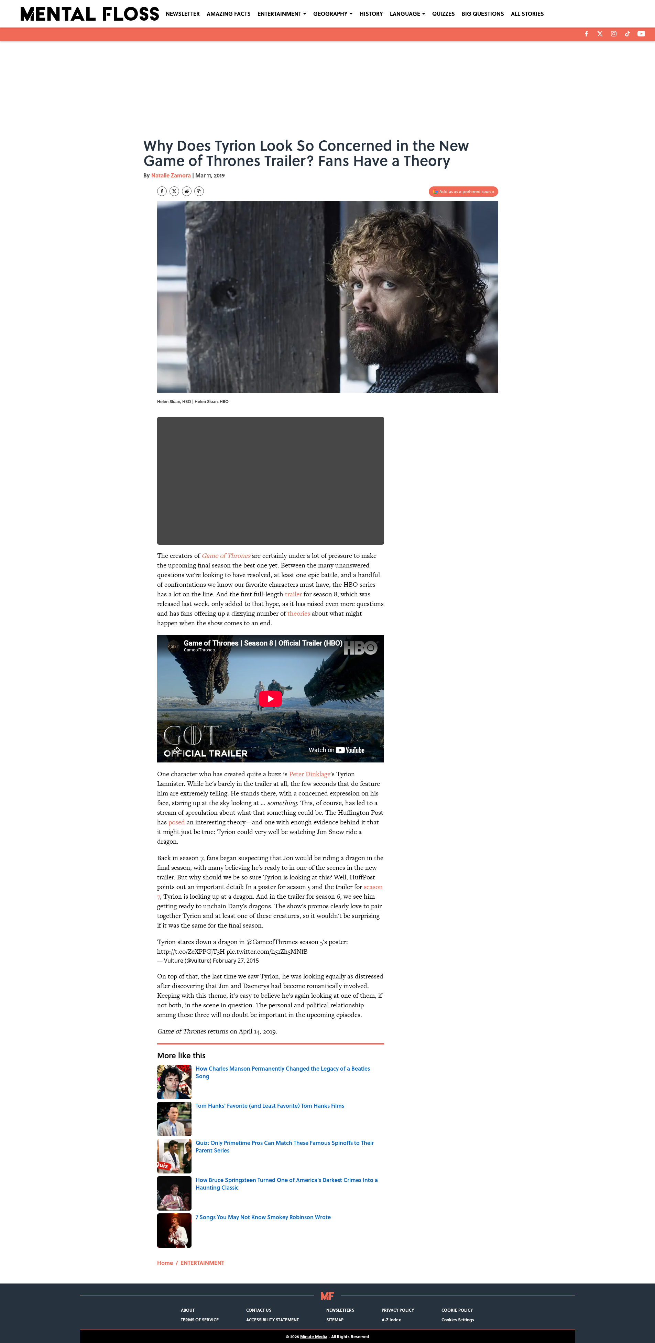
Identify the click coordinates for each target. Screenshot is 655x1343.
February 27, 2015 (236, 960)
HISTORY (371, 14)
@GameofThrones (272, 941)
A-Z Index (391, 1320)
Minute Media (313, 1336)
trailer (293, 594)
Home (165, 1263)
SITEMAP (334, 1320)
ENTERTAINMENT (279, 14)
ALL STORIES (527, 14)
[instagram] (613, 33)
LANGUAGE (405, 14)
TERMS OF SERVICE (200, 1320)
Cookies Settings (457, 1320)
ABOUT (188, 1310)
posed (176, 822)
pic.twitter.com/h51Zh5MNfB (267, 951)
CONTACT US (258, 1310)
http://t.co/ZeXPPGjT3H (191, 951)
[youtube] (641, 33)
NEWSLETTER (183, 14)
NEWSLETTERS (340, 1310)
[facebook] (586, 33)
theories (298, 613)
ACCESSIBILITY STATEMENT (272, 1320)
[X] (600, 33)
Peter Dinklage (309, 774)
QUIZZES (443, 14)
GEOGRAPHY (330, 14)
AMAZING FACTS (229, 14)
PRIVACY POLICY (398, 1310)
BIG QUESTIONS (483, 14)
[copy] (199, 191)
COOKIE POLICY (457, 1310)
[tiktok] (627, 33)
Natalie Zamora (171, 175)
